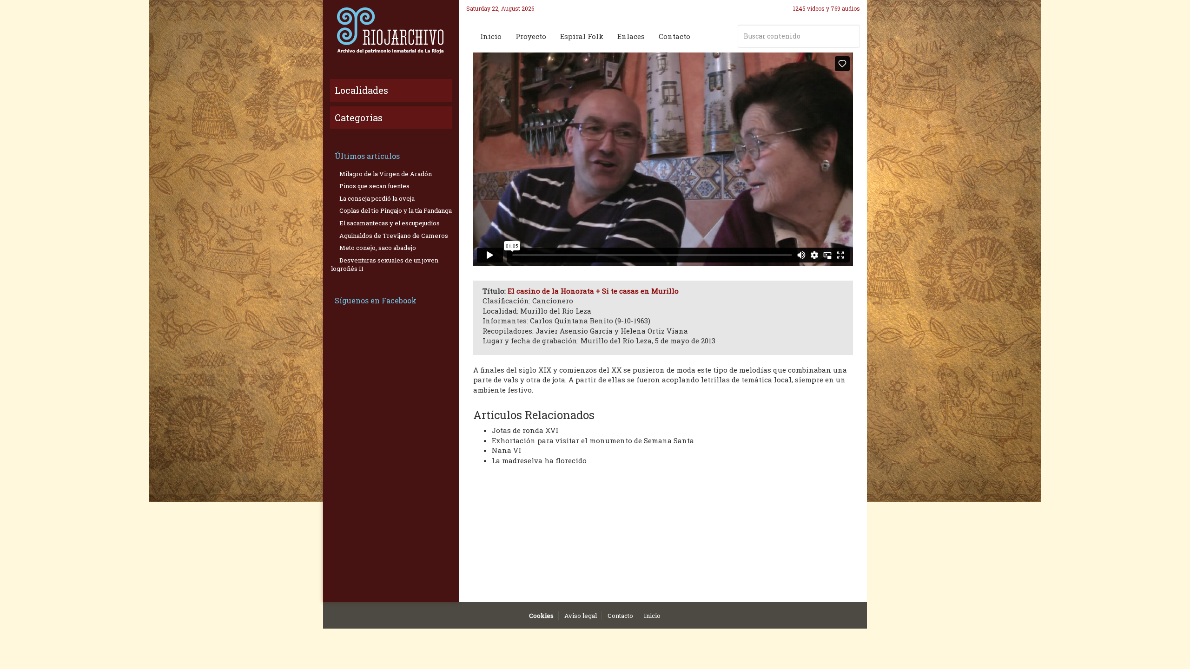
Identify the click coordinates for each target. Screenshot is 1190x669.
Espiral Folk (581, 36)
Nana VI (506, 450)
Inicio (491, 36)
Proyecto (531, 36)
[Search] (851, 36)
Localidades (361, 90)
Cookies (541, 615)
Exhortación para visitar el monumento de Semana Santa (593, 440)
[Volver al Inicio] (391, 30)
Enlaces (631, 36)
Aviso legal (580, 615)
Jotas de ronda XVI (525, 430)
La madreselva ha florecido (539, 460)
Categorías (359, 118)
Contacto (674, 36)
